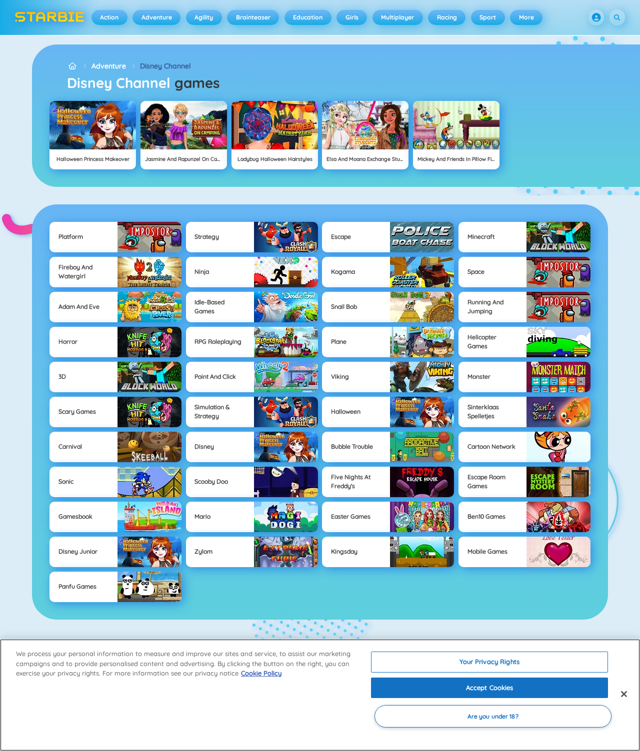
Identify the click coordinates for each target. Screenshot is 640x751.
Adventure (157, 17)
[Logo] (49, 17)
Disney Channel (165, 65)
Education (307, 17)
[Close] (624, 694)
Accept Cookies (490, 688)
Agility (203, 17)
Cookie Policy (261, 673)
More (526, 17)
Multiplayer (397, 17)
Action (109, 17)
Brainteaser (253, 17)
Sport (488, 17)
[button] (596, 17)
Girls (352, 17)
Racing (447, 17)
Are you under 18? (493, 716)
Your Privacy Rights (489, 662)
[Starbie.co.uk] (72, 66)
